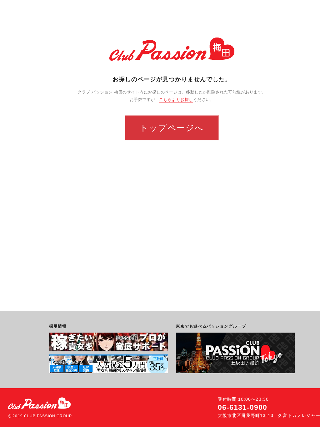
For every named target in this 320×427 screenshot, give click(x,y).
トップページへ (172, 127)
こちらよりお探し (176, 99)
